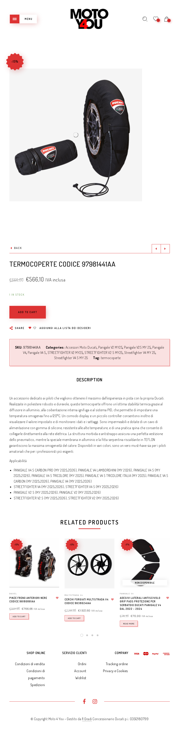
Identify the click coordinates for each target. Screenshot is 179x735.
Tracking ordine (117, 664)
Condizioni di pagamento (36, 674)
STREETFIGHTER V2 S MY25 (103, 352)
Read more (128, 623)
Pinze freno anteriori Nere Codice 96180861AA (28, 599)
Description (89, 379)
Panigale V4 (127, 593)
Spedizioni (37, 685)
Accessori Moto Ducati (81, 347)
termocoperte (111, 358)
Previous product (156, 248)
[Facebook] (84, 702)
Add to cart (19, 616)
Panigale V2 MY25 (110, 347)
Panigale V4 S (37, 352)
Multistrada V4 (74, 595)
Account (80, 671)
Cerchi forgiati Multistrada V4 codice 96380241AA (86, 601)
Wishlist (80, 678)
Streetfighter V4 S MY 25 (71, 358)
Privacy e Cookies (115, 671)
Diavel (13, 593)
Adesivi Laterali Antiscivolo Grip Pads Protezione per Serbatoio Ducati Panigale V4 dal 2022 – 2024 (140, 603)
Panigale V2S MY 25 (137, 347)
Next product (165, 248)
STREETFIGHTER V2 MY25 (65, 352)
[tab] (89, 380)
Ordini (82, 664)
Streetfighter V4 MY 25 (139, 352)
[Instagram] (95, 702)
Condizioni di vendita (30, 664)
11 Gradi (87, 719)
